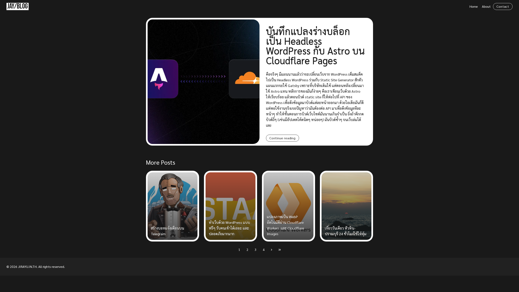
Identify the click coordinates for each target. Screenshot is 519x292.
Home (473, 6)
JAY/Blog (17, 6)
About (486, 6)
